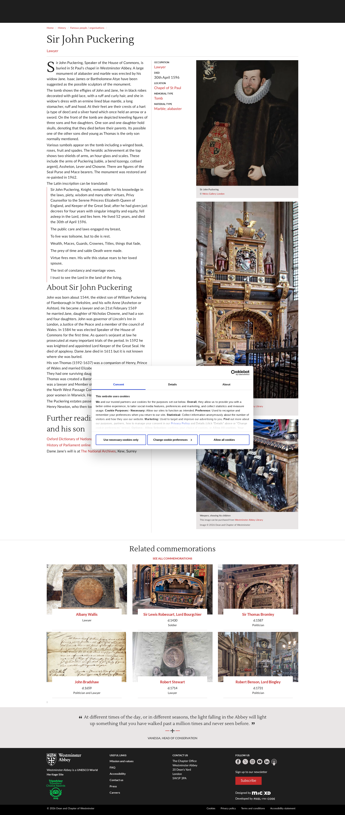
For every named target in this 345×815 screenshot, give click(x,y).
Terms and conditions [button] (253, 808)
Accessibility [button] (118, 773)
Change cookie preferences (170, 439)
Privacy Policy (180, 423)
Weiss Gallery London (213, 194)
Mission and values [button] (122, 761)
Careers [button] (115, 792)
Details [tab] (172, 384)
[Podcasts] (274, 762)
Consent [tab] (118, 384)
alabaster (174, 109)
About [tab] (226, 384)
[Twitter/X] (245, 761)
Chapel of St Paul (167, 88)
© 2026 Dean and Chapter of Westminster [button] (70, 808)
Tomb (158, 98)
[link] (261, 792)
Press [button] (113, 786)
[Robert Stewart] (172, 657)
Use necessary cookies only (121, 439)
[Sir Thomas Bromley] (258, 589)
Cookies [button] (211, 808)
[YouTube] (259, 761)
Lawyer (52, 51)
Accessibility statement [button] (282, 808)
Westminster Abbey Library (249, 520)
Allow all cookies (224, 439)
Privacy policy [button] (228, 808)
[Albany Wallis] (87, 589)
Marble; (160, 109)
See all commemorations (172, 558)
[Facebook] (238, 761)
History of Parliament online (69, 445)
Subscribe (248, 780)
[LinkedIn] (267, 761)
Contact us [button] (116, 780)
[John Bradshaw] (87, 657)
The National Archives (98, 451)
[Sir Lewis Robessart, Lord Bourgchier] (172, 589)
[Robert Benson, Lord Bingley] (258, 657)
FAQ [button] (112, 767)
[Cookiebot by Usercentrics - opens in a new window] (233, 372)
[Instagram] (252, 761)
